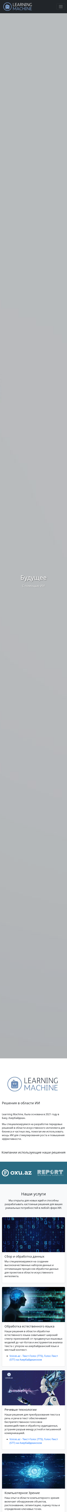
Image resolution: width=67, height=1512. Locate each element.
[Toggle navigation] (60, 7)
